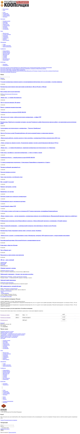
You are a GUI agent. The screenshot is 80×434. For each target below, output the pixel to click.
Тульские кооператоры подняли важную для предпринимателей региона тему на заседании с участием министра (31, 81)
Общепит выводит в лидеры (8, 268)
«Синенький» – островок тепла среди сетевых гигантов (12, 334)
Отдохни (5, 57)
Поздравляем (6, 29)
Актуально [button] (2, 18)
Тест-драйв (5, 23)
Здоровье (5, 56)
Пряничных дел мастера (7, 191)
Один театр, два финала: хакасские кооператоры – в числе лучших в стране (21, 152)
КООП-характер (6, 52)
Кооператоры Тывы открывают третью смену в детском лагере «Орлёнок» (20, 230)
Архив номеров (6, 15)
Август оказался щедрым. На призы (10, 102)
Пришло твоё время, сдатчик (8, 186)
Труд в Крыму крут (5, 250)
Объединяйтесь (6, 50)
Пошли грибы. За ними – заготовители (8, 337)
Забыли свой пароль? (5, 428)
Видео (4, 397)
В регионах (5, 35)
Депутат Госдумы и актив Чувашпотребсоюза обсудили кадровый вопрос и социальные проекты (26, 133)
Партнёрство (5, 65)
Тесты (4, 396)
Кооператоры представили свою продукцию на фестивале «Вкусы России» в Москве (23, 86)
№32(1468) (2, 264)
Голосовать (5, 326)
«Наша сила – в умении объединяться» (11, 97)
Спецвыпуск (5, 37)
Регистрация (5, 9)
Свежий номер (6, 14)
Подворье (5, 55)
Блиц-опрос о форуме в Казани (8, 245)
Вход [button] (4, 10)
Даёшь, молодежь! (7, 45)
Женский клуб (6, 54)
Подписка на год (4, 320)
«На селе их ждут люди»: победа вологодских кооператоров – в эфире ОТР (20, 117)
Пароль (2, 426)
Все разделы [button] (3, 67)
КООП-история (6, 53)
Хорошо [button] (2, 420)
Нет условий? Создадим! (7, 182)
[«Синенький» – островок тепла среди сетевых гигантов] (12, 333)
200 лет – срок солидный (7, 260)
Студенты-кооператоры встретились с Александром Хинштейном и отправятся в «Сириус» (25, 162)
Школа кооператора (7, 46)
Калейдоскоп (6, 60)
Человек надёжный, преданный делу (10, 167)
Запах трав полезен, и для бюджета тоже (11, 177)
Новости (2, 78)
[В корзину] (74, 315)
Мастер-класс (6, 33)
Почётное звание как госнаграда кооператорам (13, 196)
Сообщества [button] (3, 48)
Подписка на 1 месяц (5, 315)
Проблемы (5, 22)
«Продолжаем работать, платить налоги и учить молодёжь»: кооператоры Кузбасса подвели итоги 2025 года (30, 138)
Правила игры (6, 24)
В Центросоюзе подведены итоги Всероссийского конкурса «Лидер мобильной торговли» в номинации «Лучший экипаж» (33, 221)
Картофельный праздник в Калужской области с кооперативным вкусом (20, 240)
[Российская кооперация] (14, 6)
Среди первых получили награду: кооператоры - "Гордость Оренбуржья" (20, 128)
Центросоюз (5, 13)
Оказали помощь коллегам (7, 172)
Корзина (2, 323)
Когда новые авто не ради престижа (10, 91)
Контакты (5, 402)
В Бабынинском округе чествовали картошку (13, 201)
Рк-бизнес (5, 26)
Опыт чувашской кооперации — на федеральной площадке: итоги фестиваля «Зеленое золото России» (28, 225)
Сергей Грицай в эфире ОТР (8, 206)
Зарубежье (5, 64)
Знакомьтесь (5, 36)
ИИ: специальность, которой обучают (10, 286)
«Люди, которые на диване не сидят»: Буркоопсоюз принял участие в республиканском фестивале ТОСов (29, 142)
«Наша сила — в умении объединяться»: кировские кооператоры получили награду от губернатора (27, 147)
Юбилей (5, 38)
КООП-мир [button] (2, 62)
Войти (2, 430)
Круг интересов (6, 58)
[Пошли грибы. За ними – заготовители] (9, 336)
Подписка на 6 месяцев (5, 317)
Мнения (4, 399)
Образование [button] (3, 42)
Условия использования (8, 401)
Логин (1, 425)
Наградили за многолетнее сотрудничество (12, 255)
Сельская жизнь (6, 25)
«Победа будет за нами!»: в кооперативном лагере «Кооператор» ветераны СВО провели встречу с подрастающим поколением (35, 235)
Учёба (4, 44)
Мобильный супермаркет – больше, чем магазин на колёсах (16, 274)
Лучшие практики (7, 34)
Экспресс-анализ (6, 21)
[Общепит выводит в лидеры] (7, 331)
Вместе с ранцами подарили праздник (10, 107)
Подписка (5, 16)
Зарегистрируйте (12, 432)
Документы (5, 27)
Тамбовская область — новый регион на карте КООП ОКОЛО (17, 157)
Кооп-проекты (6, 40)
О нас (4, 12)
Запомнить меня (5, 427)
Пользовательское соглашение (10, 420)
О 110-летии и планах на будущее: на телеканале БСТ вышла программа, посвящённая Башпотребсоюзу (29, 211)
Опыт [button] (1, 31)
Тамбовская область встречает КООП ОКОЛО (13, 112)
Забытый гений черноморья (8, 280)
